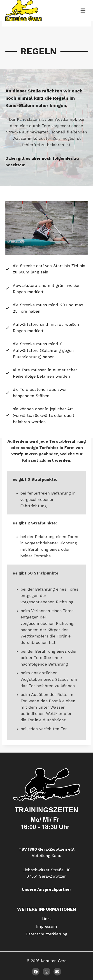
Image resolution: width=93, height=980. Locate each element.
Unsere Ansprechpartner (46, 889)
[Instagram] (46, 971)
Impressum (46, 926)
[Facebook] (36, 971)
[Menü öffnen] (83, 10)
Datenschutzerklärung (46, 934)
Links (46, 918)
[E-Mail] (57, 971)
